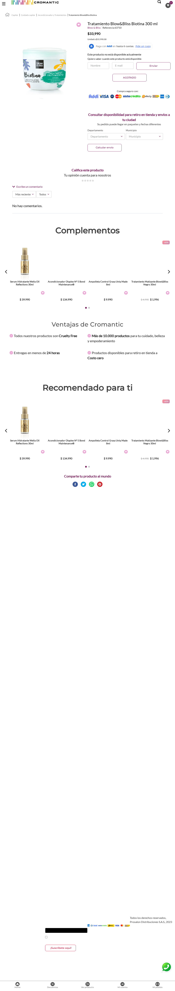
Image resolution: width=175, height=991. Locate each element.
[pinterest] (100, 485)
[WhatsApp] (166, 967)
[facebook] (75, 485)
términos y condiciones (67, 937)
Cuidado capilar (28, 15)
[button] (159, 5)
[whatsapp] (91, 485)
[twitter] (83, 485)
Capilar (15, 15)
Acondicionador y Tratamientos (52, 15)
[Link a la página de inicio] (7, 15)
